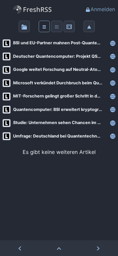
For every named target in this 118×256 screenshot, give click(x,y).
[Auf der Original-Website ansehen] (113, 43)
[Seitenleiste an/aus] (24, 26)
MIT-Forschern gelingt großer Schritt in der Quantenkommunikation (60, 96)
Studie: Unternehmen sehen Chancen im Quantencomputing (60, 122)
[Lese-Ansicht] (69, 26)
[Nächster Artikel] (98, 248)
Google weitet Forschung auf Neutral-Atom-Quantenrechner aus (60, 69)
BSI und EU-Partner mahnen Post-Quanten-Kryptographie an (60, 42)
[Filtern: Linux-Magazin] (6, 43)
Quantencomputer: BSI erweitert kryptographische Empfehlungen (60, 109)
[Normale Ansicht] (44, 26)
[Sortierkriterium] (89, 26)
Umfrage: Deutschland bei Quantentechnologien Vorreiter (60, 136)
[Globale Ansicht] (56, 26)
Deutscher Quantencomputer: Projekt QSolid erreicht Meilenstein (60, 56)
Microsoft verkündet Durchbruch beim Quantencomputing (60, 82)
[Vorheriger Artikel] (19, 248)
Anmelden (102, 9)
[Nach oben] (59, 248)
